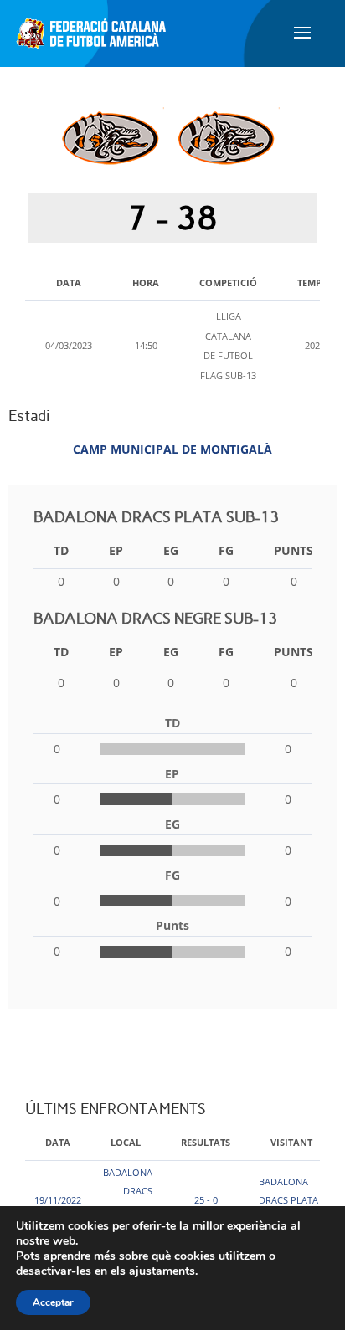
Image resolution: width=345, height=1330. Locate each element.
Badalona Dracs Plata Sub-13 (288, 1200)
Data (57, 1142)
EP (116, 550)
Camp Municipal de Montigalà (172, 449)
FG (226, 550)
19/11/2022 (57, 1200)
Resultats (205, 1142)
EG (170, 550)
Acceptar (53, 1302)
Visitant (291, 1142)
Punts (293, 550)
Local (126, 1142)
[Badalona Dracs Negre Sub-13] (226, 138)
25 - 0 (206, 1200)
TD (61, 550)
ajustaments (162, 1271)
